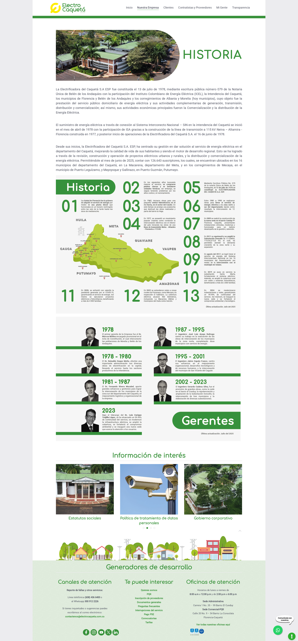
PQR (149, 594)
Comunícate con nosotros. (285, 619)
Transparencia (241, 7)
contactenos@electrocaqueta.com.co (84, 616)
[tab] (143, 528)
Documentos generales (149, 602)
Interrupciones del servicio (149, 610)
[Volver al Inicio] (67, 7)
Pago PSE (149, 614)
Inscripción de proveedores (149, 598)
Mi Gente (222, 7)
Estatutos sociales (85, 518)
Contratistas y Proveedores (195, 7)
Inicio (129, 7)
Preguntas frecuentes (149, 606)
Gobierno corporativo (213, 518)
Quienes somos (149, 590)
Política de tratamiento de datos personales (149, 520)
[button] (62, 495)
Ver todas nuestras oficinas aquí (213, 624)
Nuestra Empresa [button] (148, 7)
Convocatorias (149, 618)
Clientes (168, 7)
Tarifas (149, 622)
